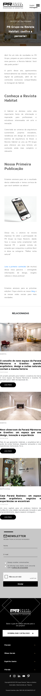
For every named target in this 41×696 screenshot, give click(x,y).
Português (33, 7)
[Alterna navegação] (38, 5)
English (32, 5)
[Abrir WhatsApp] (35, 690)
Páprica (29, 685)
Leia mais (8, 385)
